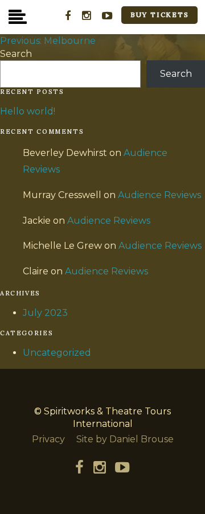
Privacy (48, 439)
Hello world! (27, 111)
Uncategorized (57, 352)
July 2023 (45, 312)
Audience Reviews (159, 195)
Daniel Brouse (141, 439)
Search (16, 53)
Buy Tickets (159, 14)
